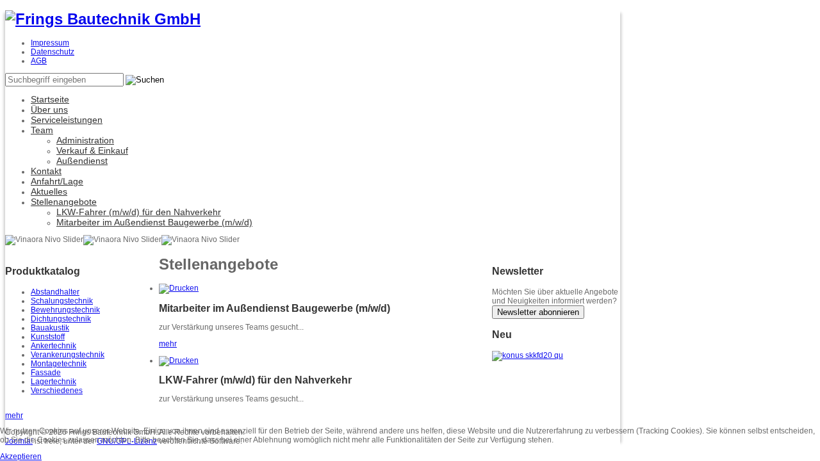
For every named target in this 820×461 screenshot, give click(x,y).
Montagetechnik (58, 363)
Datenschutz (52, 51)
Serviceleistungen (66, 120)
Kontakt (46, 171)
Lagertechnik (53, 381)
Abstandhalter (55, 291)
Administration (85, 140)
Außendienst (82, 161)
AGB (39, 60)
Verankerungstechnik (67, 354)
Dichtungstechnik (61, 318)
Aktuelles (49, 191)
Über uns (49, 109)
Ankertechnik (53, 345)
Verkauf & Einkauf (92, 150)
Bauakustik (50, 327)
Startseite (50, 99)
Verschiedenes (57, 390)
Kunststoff (48, 336)
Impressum (50, 42)
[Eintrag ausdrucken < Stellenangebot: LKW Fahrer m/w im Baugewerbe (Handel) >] (179, 360)
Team (42, 130)
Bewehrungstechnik (65, 309)
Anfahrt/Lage (57, 181)
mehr (168, 343)
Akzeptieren (21, 456)
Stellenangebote (64, 202)
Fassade (46, 372)
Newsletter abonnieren (538, 312)
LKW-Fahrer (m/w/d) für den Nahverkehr (138, 212)
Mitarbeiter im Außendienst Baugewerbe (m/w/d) (154, 222)
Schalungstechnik (62, 300)
